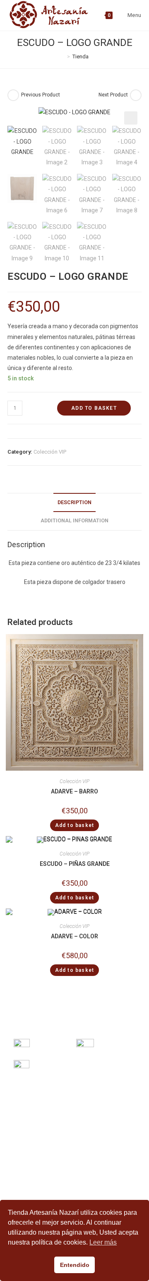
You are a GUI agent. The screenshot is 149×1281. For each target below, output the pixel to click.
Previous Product (40, 95)
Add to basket (94, 408)
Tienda (80, 56)
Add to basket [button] (74, 825)
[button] (130, 118)
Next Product (113, 95)
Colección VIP (50, 452)
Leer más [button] (103, 1242)
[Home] (62, 56)
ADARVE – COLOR (74, 936)
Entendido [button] (74, 1265)
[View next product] (136, 95)
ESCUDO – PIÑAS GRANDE (75, 863)
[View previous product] (13, 95)
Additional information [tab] (74, 520)
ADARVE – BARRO (74, 791)
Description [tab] (74, 502)
